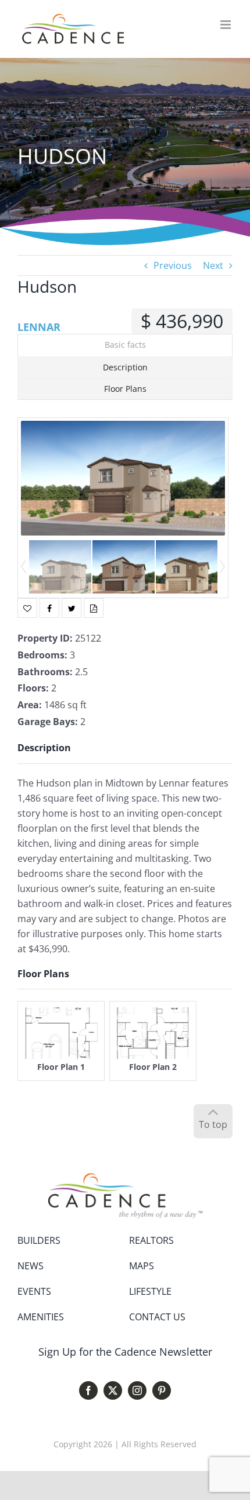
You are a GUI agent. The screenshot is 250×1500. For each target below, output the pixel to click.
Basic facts (125, 344)
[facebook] (88, 1390)
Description (125, 367)
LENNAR (38, 327)
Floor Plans (125, 388)
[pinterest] (161, 1390)
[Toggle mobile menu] (226, 25)
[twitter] (112, 1390)
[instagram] (137, 1390)
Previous (172, 265)
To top (213, 1124)
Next (213, 265)
